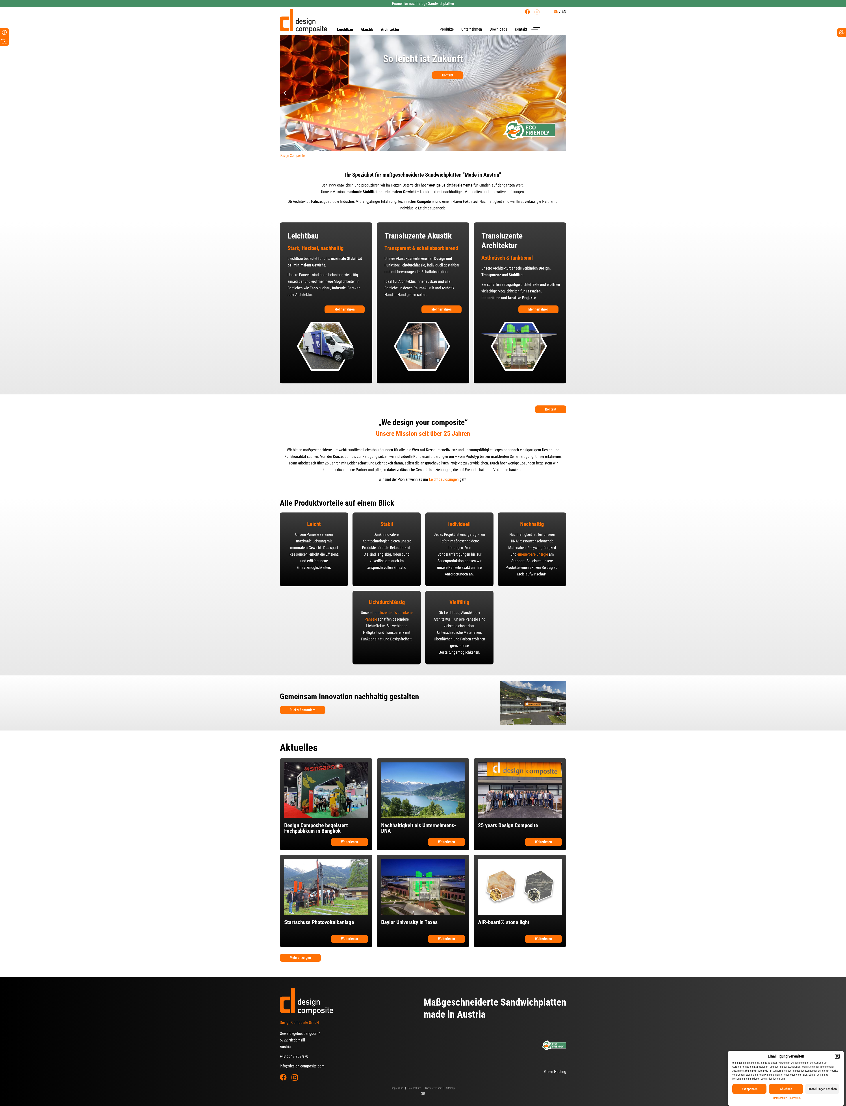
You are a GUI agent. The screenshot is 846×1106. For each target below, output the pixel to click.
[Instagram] (537, 12)
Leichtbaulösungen (444, 479)
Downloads (498, 29)
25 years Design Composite (508, 825)
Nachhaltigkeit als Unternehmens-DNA (418, 828)
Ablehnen (786, 1089)
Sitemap (450, 1088)
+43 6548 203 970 (294, 1056)
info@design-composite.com (302, 1066)
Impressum (795, 1098)
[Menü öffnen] (535, 29)
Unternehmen (471, 29)
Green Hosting (555, 1071)
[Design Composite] (303, 21)
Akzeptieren (749, 1089)
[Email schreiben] (841, 32)
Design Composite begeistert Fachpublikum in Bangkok (316, 828)
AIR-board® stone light (503, 922)
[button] (837, 1056)
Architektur (390, 29)
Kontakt (521, 29)
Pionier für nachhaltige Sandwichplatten (423, 3)
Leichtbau (345, 29)
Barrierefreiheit (433, 1088)
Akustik (367, 29)
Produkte (447, 29)
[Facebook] (527, 11)
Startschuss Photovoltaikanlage (319, 922)
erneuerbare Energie (532, 554)
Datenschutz (780, 1098)
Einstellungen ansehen (822, 1089)
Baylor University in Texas (409, 922)
